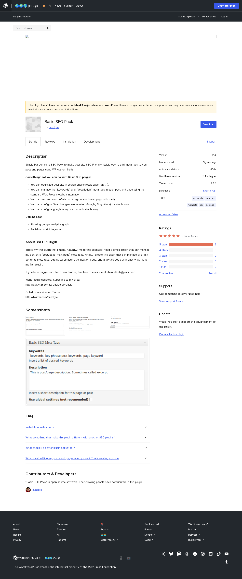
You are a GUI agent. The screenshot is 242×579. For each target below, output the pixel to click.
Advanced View (168, 214)
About (16, 524)
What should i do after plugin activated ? (50, 447)
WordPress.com (198, 524)
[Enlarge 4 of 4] (145, 342)
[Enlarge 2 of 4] (103, 320)
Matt (192, 529)
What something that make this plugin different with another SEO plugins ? (71, 437)
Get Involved (152, 524)
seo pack (210, 205)
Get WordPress (226, 5)
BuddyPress (196, 539)
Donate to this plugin (171, 334)
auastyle (54, 127)
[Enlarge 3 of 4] (145, 320)
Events (148, 529)
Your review (166, 273)
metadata (192, 205)
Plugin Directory (22, 16)
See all (212, 273)
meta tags (210, 198)
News (16, 529)
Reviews (50, 141)
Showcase (62, 524)
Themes (61, 529)
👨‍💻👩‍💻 (103, 534)
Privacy (17, 539)
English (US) (209, 190)
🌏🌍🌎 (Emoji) (52, 558)
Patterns (61, 539)
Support (211, 141)
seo (201, 205)
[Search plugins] (48, 28)
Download (208, 124)
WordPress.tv (109, 539)
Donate (150, 534)
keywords (198, 198)
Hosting (17, 534)
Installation (69, 141)
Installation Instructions (40, 427)
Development (92, 141)
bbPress (194, 534)
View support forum (171, 301)
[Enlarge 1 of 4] (60, 320)
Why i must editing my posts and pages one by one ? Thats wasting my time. (72, 458)
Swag (149, 539)
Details (33, 141)
